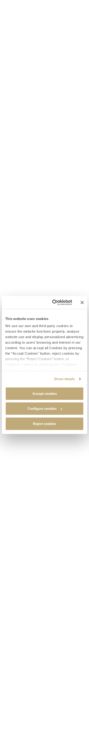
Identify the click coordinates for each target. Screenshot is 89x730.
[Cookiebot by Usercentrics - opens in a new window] (54, 303)
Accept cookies (44, 393)
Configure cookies (42, 408)
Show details (64, 379)
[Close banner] (82, 302)
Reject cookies (44, 423)
